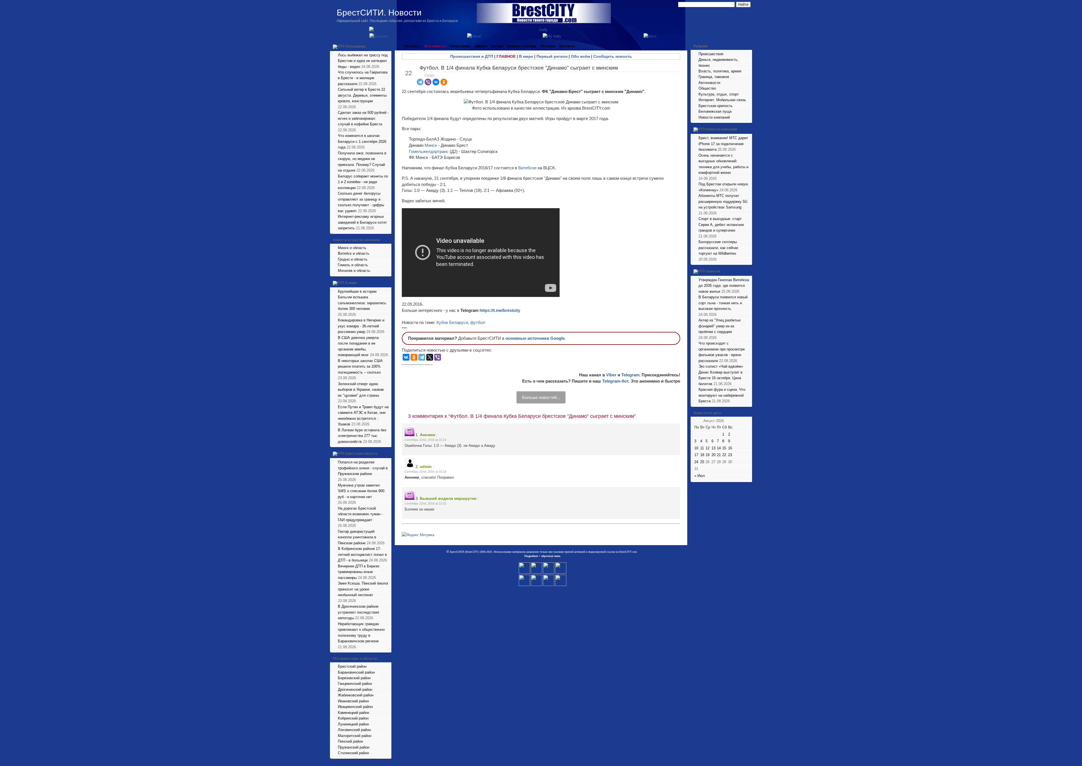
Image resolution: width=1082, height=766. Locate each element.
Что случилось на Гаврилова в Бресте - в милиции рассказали (362, 78)
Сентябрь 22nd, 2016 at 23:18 (425, 471)
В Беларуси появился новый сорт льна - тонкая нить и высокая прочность (723, 303)
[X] (429, 357)
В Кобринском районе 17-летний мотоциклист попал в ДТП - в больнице (362, 554)
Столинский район (353, 753)
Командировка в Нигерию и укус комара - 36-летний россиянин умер (361, 326)
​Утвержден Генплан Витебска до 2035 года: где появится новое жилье (724, 286)
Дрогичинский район (355, 689)
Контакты (567, 46)
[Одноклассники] (443, 82)
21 (719, 455)
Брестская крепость (716, 106)
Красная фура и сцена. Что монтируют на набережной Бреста (722, 395)
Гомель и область (353, 265)
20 (713, 455)
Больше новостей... (541, 397)
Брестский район (352, 666)
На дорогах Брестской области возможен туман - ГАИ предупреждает (360, 514)
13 (713, 448)
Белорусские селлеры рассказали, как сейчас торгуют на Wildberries (719, 248)
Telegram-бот (615, 381)
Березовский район (354, 678)
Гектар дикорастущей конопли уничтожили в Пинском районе (357, 537)
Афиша (481, 46)
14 (719, 448)
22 (724, 455)
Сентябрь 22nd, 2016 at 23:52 (425, 503)
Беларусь (412, 46)
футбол (477, 322)
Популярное (355, 46)
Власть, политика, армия (720, 71)
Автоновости (709, 83)
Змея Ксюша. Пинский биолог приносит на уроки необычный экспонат (363, 589)
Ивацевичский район (355, 707)
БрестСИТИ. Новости (379, 12)
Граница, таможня (714, 77)
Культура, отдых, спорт (719, 94)
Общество (707, 88)
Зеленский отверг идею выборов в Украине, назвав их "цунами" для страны (361, 390)
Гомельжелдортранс (429, 151)
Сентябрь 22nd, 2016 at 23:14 (425, 439)
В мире (351, 283)
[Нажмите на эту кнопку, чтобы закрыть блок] (388, 46)
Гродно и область (352, 259)
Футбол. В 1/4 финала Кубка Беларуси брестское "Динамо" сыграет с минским (519, 68)
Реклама (547, 46)
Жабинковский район (355, 695)
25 (702, 462)
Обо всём (580, 56)
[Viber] (428, 82)
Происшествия (711, 54)
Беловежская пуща (715, 111)
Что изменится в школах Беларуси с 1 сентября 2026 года (362, 141)
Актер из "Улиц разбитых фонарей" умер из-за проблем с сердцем (720, 326)
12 (707, 448)
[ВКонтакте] (436, 82)
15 (724, 448)
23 (730, 455)
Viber (611, 374)
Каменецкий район (353, 713)
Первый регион (551, 56)
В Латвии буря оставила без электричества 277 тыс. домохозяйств (362, 436)
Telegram (630, 374)
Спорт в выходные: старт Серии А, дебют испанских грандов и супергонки (721, 224)
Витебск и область (353, 253)
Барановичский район (356, 672)
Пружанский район (353, 747)
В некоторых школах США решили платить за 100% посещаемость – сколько (360, 366)
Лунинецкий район (353, 724)
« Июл (699, 476)
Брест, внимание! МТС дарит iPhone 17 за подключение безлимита (723, 144)
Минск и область (352, 248)
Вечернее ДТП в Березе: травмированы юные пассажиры (359, 572)
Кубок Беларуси (452, 322)
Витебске (528, 167)
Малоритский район (354, 736)
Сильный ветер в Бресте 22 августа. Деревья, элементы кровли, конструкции (362, 95)
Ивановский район (353, 701)
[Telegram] (420, 82)
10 (696, 448)
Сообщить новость (612, 56)
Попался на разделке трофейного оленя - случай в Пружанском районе (363, 468)
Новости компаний (714, 117)
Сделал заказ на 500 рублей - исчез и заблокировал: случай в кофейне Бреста (363, 118)
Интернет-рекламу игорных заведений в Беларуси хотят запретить (362, 222)
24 (696, 462)
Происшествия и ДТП (471, 56)
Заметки (713, 271)
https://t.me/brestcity (500, 310)
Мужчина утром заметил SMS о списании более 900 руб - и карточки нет (361, 491)
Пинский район (350, 741)
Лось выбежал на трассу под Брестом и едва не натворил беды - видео (363, 61)
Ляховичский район (354, 730)
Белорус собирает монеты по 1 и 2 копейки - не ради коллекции (363, 182)
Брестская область (361, 454)
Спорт (430, 75)
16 (730, 448)
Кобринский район (353, 718)
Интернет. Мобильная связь (722, 100)
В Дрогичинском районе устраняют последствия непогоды (358, 612)
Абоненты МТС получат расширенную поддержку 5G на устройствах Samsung (723, 201)
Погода (497, 46)
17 (696, 455)
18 (702, 455)
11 (702, 448)
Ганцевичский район (355, 683)
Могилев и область (354, 270)
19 (707, 455)
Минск (431, 145)
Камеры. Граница (521, 46)
